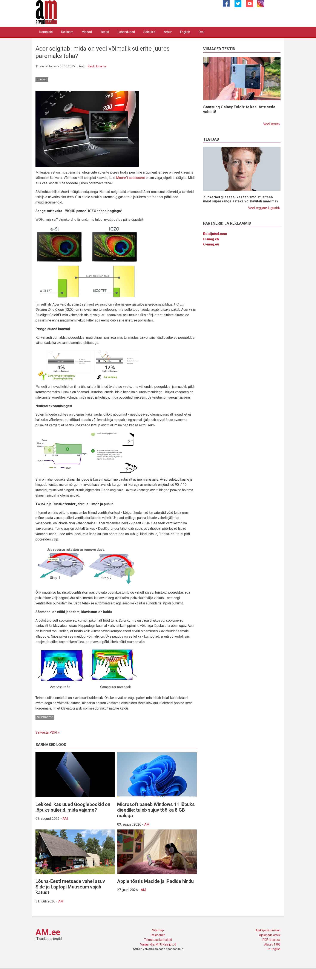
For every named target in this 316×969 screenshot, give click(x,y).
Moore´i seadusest (130, 178)
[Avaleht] (46, 12)
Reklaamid (158, 935)
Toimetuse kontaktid (158, 939)
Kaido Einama (97, 66)
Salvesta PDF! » (47, 732)
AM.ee (47, 932)
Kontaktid (46, 32)
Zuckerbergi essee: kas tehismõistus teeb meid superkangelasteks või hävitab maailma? (240, 199)
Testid (104, 32)
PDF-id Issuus (271, 939)
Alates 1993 (272, 944)
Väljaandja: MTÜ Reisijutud (158, 944)
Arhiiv (168, 32)
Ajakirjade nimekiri (268, 930)
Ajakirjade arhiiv (270, 935)
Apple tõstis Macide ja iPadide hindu (155, 881)
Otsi (201, 32)
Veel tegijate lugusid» (264, 208)
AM (65, 819)
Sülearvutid (45, 717)
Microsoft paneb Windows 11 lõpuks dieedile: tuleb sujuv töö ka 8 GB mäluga (156, 810)
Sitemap (158, 930)
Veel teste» (272, 124)
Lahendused (126, 32)
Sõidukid (149, 32)
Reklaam (67, 32)
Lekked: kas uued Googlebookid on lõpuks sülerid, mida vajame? (72, 807)
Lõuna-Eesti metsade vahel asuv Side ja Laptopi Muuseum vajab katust (70, 887)
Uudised (42, 79)
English (185, 32)
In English (274, 949)
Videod (87, 32)
